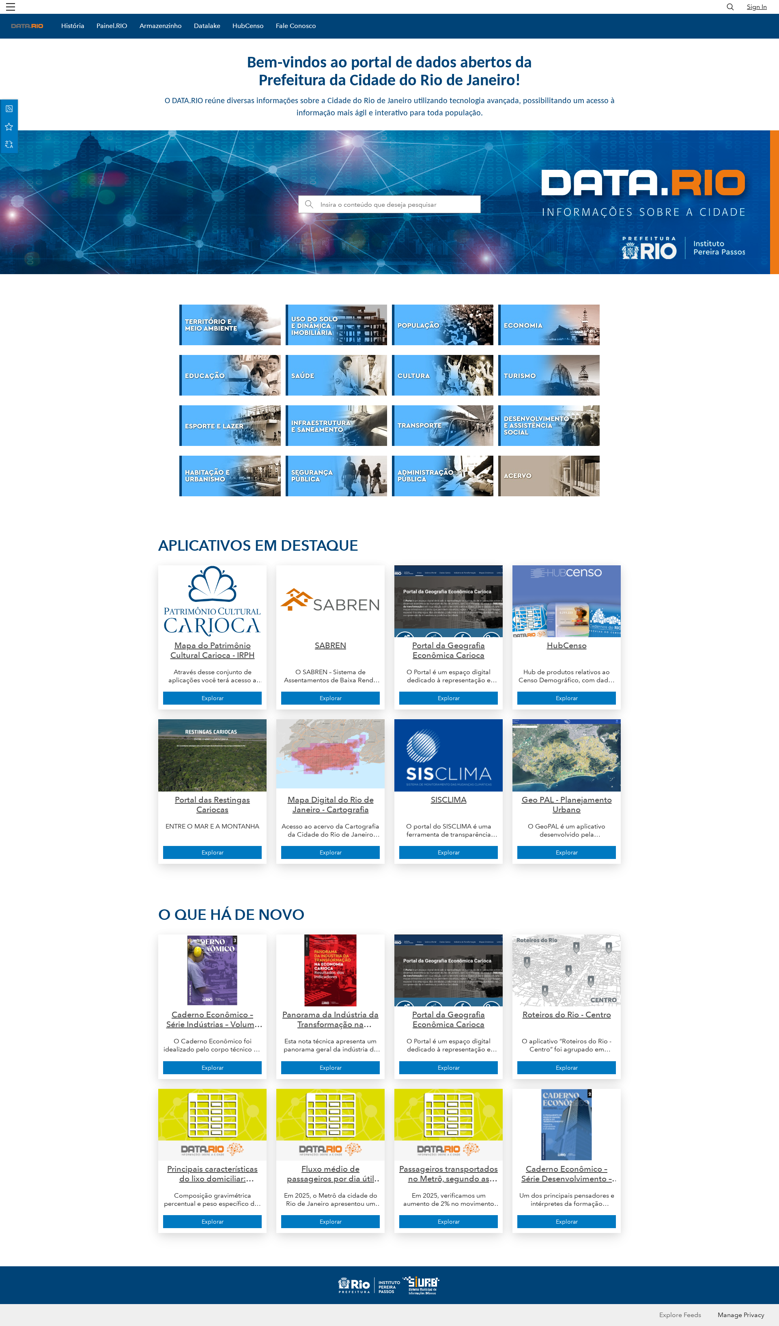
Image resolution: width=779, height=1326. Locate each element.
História (72, 26)
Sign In (757, 7)
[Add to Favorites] (9, 126)
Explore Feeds (680, 1315)
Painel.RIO (112, 26)
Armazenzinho (161, 26)
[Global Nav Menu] (10, 7)
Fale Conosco (296, 26)
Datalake (207, 26)
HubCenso (248, 26)
